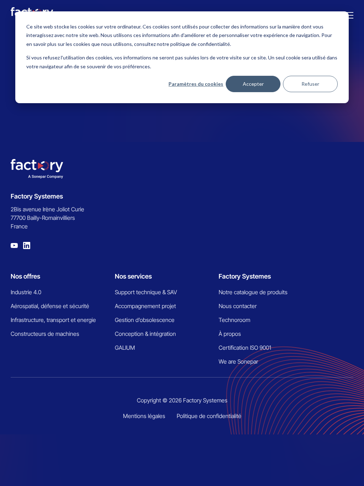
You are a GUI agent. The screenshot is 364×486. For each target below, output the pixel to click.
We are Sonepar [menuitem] (238, 361)
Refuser (310, 84)
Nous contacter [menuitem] (238, 306)
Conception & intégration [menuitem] (145, 333)
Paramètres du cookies (195, 84)
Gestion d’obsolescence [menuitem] (145, 319)
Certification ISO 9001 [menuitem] (245, 347)
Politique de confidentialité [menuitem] (209, 415)
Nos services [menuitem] (133, 276)
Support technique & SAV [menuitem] (146, 292)
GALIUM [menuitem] (125, 347)
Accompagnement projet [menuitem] (145, 306)
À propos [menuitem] (230, 333)
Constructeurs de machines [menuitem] (45, 333)
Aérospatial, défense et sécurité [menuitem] (50, 306)
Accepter (253, 84)
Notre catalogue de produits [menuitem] (253, 292)
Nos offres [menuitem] (25, 276)
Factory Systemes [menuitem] (245, 276)
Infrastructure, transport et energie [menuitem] (53, 319)
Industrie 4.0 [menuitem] (26, 292)
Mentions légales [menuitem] (144, 415)
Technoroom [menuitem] (234, 319)
